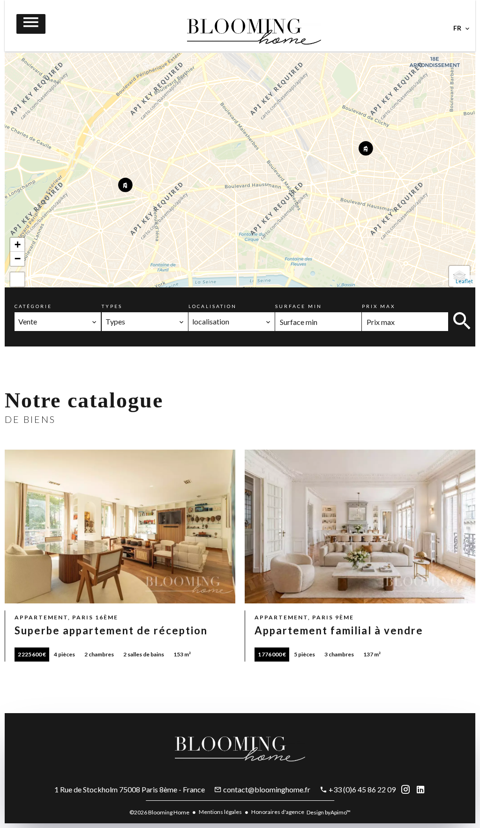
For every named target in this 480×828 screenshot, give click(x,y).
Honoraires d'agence (277, 811)
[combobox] (58, 321)
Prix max (378, 306)
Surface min (298, 306)
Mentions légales (220, 811)
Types (112, 306)
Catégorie (33, 306)
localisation (212, 306)
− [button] (18, 258)
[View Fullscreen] (17, 279)
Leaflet (464, 281)
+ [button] (18, 244)
